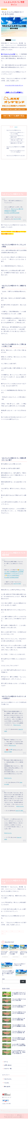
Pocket (13, 40)
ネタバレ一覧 (7, 1068)
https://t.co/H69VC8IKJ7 (13, 575)
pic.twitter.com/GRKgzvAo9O (11, 212)
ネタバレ (21, 931)
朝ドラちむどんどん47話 (8, 54)
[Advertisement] (14, 176)
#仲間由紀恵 (14, 571)
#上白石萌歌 (20, 571)
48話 (3, 931)
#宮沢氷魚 (6, 573)
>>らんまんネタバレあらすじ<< (14, 85)
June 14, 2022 (17, 219)
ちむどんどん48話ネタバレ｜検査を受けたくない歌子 (17, 142)
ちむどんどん (4, 9)
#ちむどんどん (14, 208)
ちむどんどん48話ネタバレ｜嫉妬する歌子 (17, 136)
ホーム (6, 1061)
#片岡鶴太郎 (13, 210)
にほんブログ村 (6, 1103)
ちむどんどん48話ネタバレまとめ (15, 155)
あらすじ (8, 931)
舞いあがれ (7, 1086)
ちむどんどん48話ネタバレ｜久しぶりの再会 (17, 133)
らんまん (6, 1082)
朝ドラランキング (6, 1097)
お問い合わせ (7, 1065)
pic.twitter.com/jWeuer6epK (11, 577)
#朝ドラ (20, 208)
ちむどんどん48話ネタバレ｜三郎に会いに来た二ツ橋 (17, 139)
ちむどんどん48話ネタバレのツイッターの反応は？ (17, 151)
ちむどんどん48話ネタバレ (13, 130)
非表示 (16, 127)
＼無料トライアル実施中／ (14, 92)
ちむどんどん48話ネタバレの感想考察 (15, 147)
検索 (3, 979)
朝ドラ (4, 933)
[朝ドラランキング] (14, 1094)
